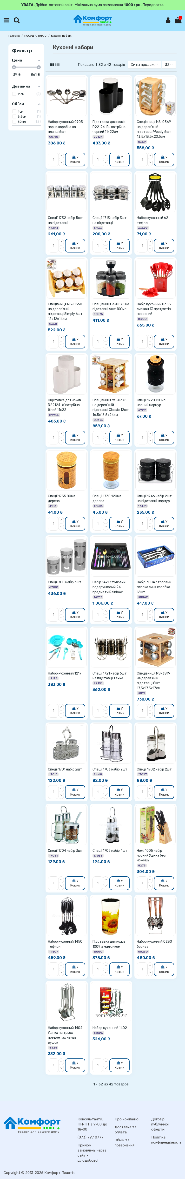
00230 (143, 951)
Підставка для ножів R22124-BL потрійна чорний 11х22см (109, 127)
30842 (143, 597)
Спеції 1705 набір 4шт (109, 851)
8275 (141, 865)
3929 (142, 410)
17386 (98, 506)
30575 (98, 314)
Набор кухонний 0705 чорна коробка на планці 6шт (65, 127)
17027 (142, 774)
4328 (53, 1047)
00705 (54, 136)
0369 (142, 141)
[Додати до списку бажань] (84, 82)
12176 (53, 678)
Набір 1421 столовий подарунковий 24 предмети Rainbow (109, 587)
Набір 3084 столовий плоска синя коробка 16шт (154, 587)
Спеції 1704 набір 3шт (65, 851)
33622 (143, 228)
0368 (53, 324)
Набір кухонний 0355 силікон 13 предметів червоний (154, 309)
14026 (98, 1033)
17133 (98, 228)
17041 (53, 855)
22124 (98, 136)
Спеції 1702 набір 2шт (154, 769)
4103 (52, 506)
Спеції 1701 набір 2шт (65, 769)
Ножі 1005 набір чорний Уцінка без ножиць (151, 856)
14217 (98, 597)
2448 (98, 774)
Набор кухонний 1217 (64, 673)
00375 (98, 420)
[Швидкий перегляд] (84, 100)
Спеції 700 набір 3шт (64, 582)
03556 (142, 319)
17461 (142, 506)
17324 (53, 228)
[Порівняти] (84, 91)
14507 (53, 951)
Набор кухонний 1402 (109, 1028)
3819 (141, 693)
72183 (98, 683)
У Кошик (75, 159)
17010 (53, 774)
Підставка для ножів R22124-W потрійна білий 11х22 (64, 405)
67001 (53, 587)
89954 (54, 415)
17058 (98, 855)
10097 (98, 951)
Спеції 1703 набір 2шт (109, 769)
